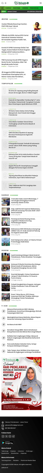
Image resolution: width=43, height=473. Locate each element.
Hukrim (25, 8)
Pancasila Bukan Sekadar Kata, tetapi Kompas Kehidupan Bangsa (21, 345)
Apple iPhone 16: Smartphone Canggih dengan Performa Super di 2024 (23, 167)
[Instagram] (9, 436)
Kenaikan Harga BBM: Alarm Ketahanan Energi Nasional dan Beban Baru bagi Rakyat (24, 331)
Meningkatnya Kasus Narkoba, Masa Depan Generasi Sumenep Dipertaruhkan (24, 318)
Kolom (4, 28)
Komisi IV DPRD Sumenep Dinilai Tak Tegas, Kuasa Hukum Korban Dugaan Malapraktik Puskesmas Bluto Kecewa (16, 50)
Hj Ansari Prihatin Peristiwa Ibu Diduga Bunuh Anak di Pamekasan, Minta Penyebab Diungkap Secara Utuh (25, 266)
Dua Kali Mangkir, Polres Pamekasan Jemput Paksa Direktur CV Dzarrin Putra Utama (25, 276)
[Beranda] (2, 8)
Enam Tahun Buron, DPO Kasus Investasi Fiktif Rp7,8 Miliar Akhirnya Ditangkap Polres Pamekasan (25, 296)
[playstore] (7, 444)
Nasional (16, 8)
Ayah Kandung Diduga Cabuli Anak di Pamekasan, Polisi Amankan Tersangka (26, 256)
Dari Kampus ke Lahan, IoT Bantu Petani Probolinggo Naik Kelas (26, 241)
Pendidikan (34, 8)
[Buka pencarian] (2, 3)
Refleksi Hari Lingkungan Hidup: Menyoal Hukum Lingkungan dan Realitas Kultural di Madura (23, 338)
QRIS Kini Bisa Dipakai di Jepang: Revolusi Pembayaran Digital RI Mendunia (21, 135)
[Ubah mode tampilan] (5, 3)
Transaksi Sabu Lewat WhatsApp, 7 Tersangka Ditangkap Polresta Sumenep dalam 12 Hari (24, 201)
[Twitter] (6, 436)
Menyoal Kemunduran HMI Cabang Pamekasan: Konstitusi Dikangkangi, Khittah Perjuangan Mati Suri (24, 311)
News (3, 42)
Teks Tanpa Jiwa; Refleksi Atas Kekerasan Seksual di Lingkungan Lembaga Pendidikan (24, 351)
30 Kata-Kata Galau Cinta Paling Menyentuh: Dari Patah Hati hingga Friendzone (22, 113)
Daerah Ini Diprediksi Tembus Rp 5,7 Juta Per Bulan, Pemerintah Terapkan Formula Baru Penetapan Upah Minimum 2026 (24, 102)
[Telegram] (13, 436)
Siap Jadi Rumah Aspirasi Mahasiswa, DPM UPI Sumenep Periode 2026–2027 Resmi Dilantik (25, 211)
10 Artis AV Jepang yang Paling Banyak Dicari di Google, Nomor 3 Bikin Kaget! (23, 92)
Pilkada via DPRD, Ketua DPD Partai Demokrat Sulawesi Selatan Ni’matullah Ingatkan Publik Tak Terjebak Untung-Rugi (15, 37)
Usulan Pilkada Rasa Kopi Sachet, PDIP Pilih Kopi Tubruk (14, 25)
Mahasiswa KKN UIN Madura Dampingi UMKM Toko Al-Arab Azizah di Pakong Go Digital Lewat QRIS (25, 231)
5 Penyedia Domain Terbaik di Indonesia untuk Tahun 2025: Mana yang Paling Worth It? (24, 146)
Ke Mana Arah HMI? (14, 324)
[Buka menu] (40, 4)
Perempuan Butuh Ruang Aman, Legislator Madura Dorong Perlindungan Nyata (23, 221)
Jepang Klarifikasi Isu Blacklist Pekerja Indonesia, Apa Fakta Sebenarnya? (23, 177)
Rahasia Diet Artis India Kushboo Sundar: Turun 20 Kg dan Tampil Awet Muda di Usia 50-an (24, 156)
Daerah (8, 8)
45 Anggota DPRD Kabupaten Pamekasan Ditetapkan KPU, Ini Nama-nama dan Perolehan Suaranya (14, 74)
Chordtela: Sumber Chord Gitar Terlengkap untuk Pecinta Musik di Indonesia (22, 124)
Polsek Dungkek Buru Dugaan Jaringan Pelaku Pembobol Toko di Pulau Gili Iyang (26, 286)
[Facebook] (3, 436)
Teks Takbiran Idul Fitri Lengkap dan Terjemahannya (22, 187)
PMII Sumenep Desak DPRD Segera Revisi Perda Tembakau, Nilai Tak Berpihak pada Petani (15, 62)
